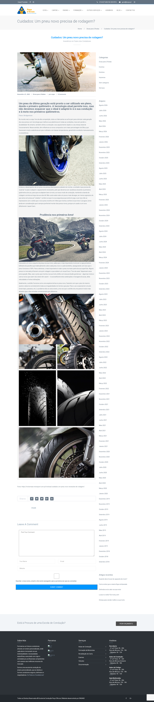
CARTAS (55, 10)
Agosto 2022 (103, 357)
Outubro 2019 (103, 509)
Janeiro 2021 (103, 446)
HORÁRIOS (109, 10)
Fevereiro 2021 (104, 441)
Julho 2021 (102, 415)
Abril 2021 (102, 430)
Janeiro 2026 (103, 142)
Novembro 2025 (104, 152)
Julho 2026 (102, 110)
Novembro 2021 (104, 399)
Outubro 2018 (103, 556)
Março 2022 (103, 383)
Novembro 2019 (104, 504)
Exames (81, 657)
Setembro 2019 (104, 514)
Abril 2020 (102, 483)
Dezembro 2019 (104, 499)
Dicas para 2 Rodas (93, 29)
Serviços (102, 88)
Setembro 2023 (104, 289)
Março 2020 (103, 488)
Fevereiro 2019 (104, 541)
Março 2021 (103, 436)
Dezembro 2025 (104, 147)
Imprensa (102, 77)
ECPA (45, 10)
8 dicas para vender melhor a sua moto (112, 600)
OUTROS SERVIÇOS (94, 10)
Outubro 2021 (103, 404)
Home (80, 29)
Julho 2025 (102, 173)
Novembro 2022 (104, 341)
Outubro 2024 (103, 221)
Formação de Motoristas (87, 650)
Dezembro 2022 (104, 336)
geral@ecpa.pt (126, 2)
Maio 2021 (102, 425)
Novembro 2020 (104, 457)
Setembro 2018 (104, 562)
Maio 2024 (102, 247)
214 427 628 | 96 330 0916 (108, 2)
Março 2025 (103, 194)
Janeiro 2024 (103, 268)
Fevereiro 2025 (104, 200)
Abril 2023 (102, 315)
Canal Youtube (23, 2)
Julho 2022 (102, 362)
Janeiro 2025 (103, 205)
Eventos (101, 67)
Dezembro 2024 (104, 210)
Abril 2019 (102, 535)
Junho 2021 (103, 420)
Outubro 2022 (103, 346)
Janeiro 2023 (103, 331)
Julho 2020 (102, 467)
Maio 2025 (102, 184)
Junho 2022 (103, 367)
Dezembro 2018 (104, 551)
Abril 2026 (102, 126)
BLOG (119, 10)
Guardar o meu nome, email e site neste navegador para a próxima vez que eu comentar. (46, 581)
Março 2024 (103, 257)
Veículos (81, 661)
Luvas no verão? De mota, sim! (109, 595)
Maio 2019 (102, 530)
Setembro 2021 (104, 409)
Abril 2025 (102, 189)
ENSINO (66, 10)
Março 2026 (103, 131)
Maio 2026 (102, 121)
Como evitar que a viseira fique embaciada (113, 584)
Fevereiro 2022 (104, 388)
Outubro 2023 (103, 284)
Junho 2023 (103, 305)
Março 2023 (103, 320)
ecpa (53, 94)
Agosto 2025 (103, 168)
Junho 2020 (103, 472)
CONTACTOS (130, 10)
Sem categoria (104, 83)
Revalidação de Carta (86, 654)
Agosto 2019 (103, 520)
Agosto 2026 (103, 105)
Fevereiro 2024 (104, 263)
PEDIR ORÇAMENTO (126, 624)
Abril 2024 (102, 252)
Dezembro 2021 (104, 394)
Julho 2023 (102, 299)
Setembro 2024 (104, 226)
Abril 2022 (102, 378)
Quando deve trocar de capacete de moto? (113, 579)
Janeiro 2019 (103, 546)
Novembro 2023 (104, 278)
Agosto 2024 (103, 231)
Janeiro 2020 (103, 493)
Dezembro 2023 (104, 273)
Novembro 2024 (104, 215)
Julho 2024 (102, 236)
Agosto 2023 (103, 294)
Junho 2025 (103, 179)
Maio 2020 (102, 478)
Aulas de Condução (85, 647)
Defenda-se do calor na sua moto (110, 589)
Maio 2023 (102, 310)
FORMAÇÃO (77, 10)
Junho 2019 (103, 525)
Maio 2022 (102, 373)
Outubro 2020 (103, 462)
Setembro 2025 (104, 163)
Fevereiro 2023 (104, 325)
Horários (102, 72)
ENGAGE (82, 698)
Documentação (84, 664)
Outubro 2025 (103, 158)
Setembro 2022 (104, 352)
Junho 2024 (103, 242)
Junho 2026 (103, 116)
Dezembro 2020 (104, 451)
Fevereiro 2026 (104, 137)
